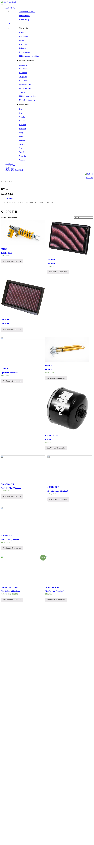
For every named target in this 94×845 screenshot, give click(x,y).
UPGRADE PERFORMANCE (27, 202)
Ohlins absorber (25, 88)
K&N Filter (23, 44)
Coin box (22, 117)
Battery (22, 33)
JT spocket (23, 77)
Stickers (22, 144)
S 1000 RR (10, 198)
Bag (20, 109)
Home (3, 202)
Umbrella (22, 156)
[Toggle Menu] (2, 4)
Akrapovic (23, 65)
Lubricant (22, 48)
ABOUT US (10, 8)
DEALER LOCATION (14, 170)
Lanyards (22, 129)
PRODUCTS (10, 23)
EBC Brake (23, 36)
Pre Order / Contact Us (12, 261)
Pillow (21, 136)
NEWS (12, 166)
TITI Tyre (22, 92)
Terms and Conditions (27, 12)
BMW (41, 202)
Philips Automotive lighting (29, 56)
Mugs (21, 133)
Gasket (21, 40)
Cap (20, 113)
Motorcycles (11, 202)
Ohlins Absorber (25, 52)
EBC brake (23, 69)
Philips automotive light (27, 96)
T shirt (21, 148)
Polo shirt (22, 140)
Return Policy (24, 20)
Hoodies (22, 121)
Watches (22, 160)
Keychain (22, 125)
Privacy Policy (24, 16)
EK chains (23, 73)
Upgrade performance (27, 100)
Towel (21, 152)
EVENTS (9, 164)
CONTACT (10, 168)
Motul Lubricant (25, 84)
